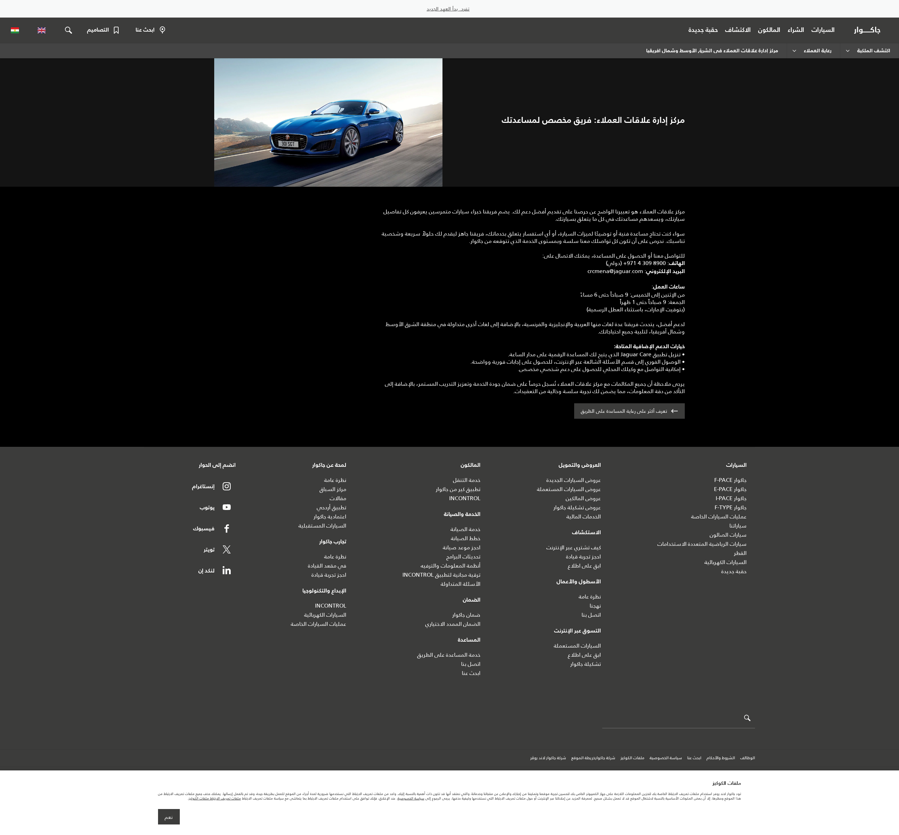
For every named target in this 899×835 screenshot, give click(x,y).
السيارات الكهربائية (725, 562)
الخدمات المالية (583, 516)
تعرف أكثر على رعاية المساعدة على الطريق (624, 411)
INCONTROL (464, 498)
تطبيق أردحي (331, 507)
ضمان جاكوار (466, 614)
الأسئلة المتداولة (460, 584)
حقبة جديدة (734, 571)
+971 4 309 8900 (644, 263)
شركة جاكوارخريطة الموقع (593, 758)
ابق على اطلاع (584, 565)
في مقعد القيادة (327, 565)
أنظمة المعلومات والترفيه (450, 565)
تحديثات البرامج (463, 556)
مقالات (338, 498)
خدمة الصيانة (465, 529)
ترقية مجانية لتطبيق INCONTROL (441, 574)
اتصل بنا (591, 614)
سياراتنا (738, 525)
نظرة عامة (590, 596)
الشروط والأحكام (721, 758)
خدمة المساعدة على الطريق (448, 654)
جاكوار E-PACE (730, 489)
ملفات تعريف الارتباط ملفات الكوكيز (215, 798)
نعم (169, 817)
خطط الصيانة (465, 538)
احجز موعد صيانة (461, 547)
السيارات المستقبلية (322, 525)
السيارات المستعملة (577, 645)
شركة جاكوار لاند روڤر (548, 758)
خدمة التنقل (466, 480)
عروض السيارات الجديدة (573, 480)
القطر (740, 553)
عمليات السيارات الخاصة (719, 516)
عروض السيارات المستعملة (569, 489)
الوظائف (747, 758)
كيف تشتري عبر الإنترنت (573, 547)
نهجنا (595, 605)
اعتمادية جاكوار (330, 516)
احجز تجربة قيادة (583, 556)
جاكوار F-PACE (730, 480)
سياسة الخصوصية (666, 758)
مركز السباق (333, 489)
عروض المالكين (583, 498)
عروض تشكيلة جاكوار (577, 507)
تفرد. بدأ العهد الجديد (448, 9)
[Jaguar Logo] (868, 30)
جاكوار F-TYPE (731, 507)
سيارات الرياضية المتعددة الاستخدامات (702, 543)
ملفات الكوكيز (632, 758)
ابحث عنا (471, 673)
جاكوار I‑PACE (731, 498)
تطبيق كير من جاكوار (458, 489)
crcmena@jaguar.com (615, 271)
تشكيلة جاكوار (585, 664)
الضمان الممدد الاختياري (452, 624)
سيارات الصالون (728, 534)
